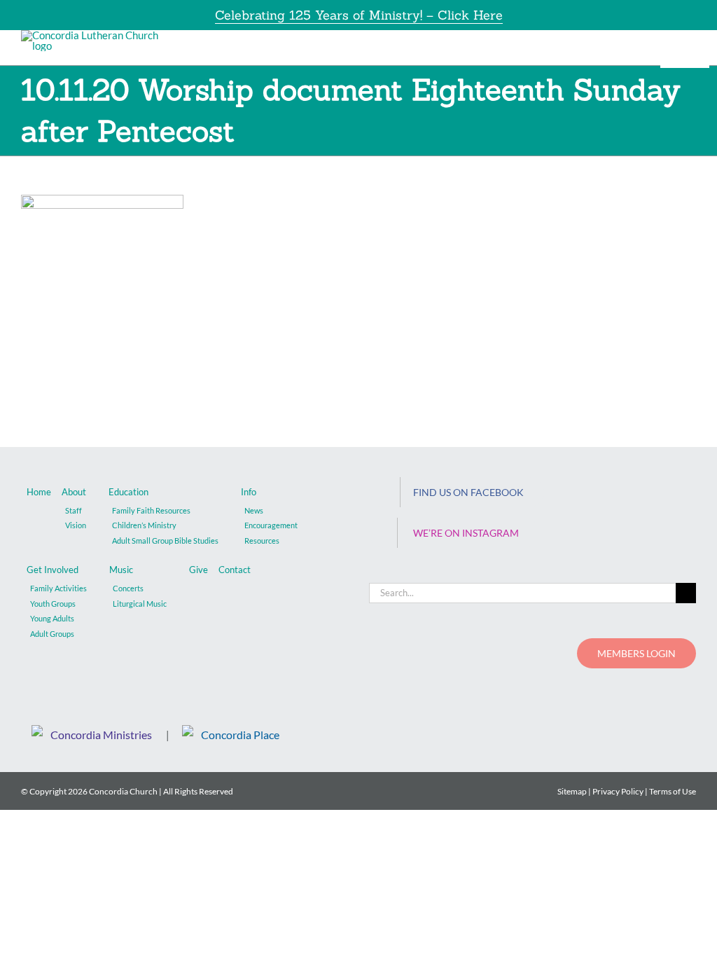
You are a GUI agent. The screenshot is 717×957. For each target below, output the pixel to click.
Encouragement (271, 525)
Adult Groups (52, 633)
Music (121, 569)
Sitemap (572, 791)
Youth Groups (53, 603)
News (253, 510)
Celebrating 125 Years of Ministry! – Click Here (359, 15)
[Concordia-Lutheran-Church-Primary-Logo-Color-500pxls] (94, 35)
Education (128, 491)
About (74, 491)
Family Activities (58, 588)
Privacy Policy (617, 791)
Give (198, 569)
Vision (75, 525)
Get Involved (52, 569)
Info (248, 491)
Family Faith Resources (151, 510)
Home (39, 491)
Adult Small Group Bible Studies (165, 540)
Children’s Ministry (144, 525)
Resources (261, 540)
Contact (234, 569)
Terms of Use (672, 791)
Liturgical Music (140, 603)
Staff (73, 510)
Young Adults (52, 618)
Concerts (128, 588)
